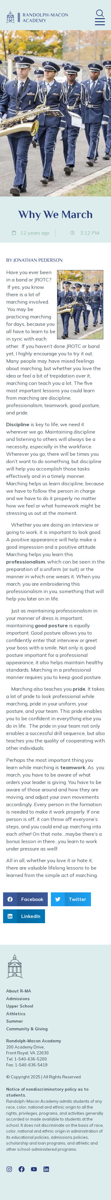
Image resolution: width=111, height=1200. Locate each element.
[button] (100, 13)
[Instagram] (9, 1169)
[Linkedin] (46, 1169)
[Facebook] (21, 1169)
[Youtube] (34, 1169)
